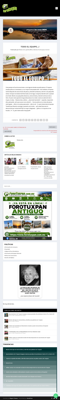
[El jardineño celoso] (36, 161)
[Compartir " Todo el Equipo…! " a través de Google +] (26, 120)
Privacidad (7, 249)
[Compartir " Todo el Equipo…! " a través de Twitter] (23, 120)
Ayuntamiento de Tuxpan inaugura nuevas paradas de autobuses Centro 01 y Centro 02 (31, 314)
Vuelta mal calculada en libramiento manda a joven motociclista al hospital (28, 326)
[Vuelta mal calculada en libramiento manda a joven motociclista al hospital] (6, 327)
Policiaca (17, 321)
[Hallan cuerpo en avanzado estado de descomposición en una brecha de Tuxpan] (6, 338)
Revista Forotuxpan (39, 50)
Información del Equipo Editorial (12, 253)
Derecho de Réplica (9, 257)
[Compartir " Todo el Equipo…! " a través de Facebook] (20, 120)
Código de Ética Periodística (11, 251)
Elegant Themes (14, 398)
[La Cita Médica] (23, 161)
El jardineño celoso (36, 167)
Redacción (22, 50)
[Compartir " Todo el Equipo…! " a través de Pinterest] (32, 120)
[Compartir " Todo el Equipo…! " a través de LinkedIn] (35, 120)
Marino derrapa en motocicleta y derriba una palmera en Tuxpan (26, 320)
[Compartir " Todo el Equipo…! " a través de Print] (46, 120)
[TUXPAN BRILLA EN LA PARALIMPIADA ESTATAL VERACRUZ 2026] (6, 333)
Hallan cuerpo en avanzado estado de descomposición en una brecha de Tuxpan (29, 337)
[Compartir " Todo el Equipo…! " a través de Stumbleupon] (41, 120)
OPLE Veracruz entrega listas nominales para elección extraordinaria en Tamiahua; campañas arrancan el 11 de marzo (49, 171)
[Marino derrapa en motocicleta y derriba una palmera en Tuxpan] (6, 321)
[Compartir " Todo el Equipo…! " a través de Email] (43, 120)
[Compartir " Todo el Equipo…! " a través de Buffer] (38, 120)
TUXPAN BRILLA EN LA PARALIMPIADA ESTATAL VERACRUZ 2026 (24, 331)
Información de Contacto (10, 247)
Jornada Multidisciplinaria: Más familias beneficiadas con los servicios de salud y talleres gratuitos (10, 170)
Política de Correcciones (10, 255)
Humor (47, 50)
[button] (56, 396)
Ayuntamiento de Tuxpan (20, 315)
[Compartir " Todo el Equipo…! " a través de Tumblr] (29, 120)
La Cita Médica (22, 167)
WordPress (29, 398)
